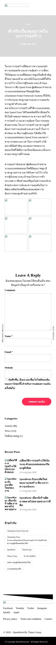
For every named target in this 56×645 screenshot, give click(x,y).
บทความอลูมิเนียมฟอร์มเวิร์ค (18, 562)
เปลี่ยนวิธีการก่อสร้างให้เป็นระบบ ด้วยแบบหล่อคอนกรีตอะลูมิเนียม (34, 464)
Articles (8, 426)
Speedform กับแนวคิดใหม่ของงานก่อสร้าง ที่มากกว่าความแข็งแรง (33, 483)
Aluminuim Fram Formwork (17, 531)
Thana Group (12, 556)
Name (8, 336)
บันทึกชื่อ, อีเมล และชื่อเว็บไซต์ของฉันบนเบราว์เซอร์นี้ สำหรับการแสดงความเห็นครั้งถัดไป (28, 383)
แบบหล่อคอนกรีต (14, 569)
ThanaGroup (26, 550)
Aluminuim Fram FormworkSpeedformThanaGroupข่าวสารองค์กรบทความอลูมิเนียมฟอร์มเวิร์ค (27, 540)
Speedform (11, 550)
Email (8, 352)
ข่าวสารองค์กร (30, 556)
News (28, 24)
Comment (10, 290)
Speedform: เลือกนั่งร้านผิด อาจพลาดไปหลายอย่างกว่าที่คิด (35, 501)
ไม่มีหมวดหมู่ (12, 436)
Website (9, 367)
